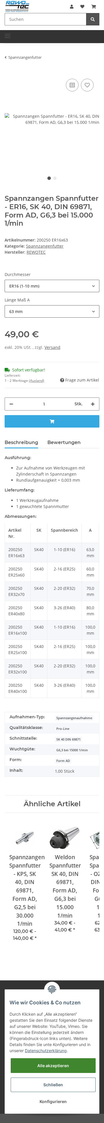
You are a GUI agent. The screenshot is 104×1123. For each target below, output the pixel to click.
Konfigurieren (53, 1101)
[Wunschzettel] (82, 6)
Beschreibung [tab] (21, 442)
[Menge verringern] (11, 404)
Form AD (63, 761)
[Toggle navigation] (7, 33)
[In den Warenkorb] (52, 421)
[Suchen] (92, 19)
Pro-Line (62, 729)
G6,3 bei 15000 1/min (72, 750)
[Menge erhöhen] (92, 404)
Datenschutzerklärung (46, 1050)
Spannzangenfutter (45, 246)
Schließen (53, 1084)
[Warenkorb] (93, 6)
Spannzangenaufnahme (74, 718)
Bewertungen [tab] (64, 442)
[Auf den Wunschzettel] (87, 85)
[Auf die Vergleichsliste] (72, 85)
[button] (71, 6)
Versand (52, 347)
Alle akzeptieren (53, 1065)
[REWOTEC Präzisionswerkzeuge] (17, 6)
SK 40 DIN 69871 (68, 739)
